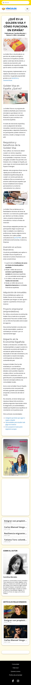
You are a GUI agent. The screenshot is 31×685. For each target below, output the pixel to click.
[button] (27, 9)
